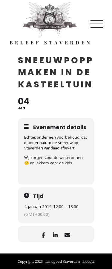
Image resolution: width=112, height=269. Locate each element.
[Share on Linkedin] (55, 234)
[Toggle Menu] (97, 23)
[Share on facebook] (43, 234)
